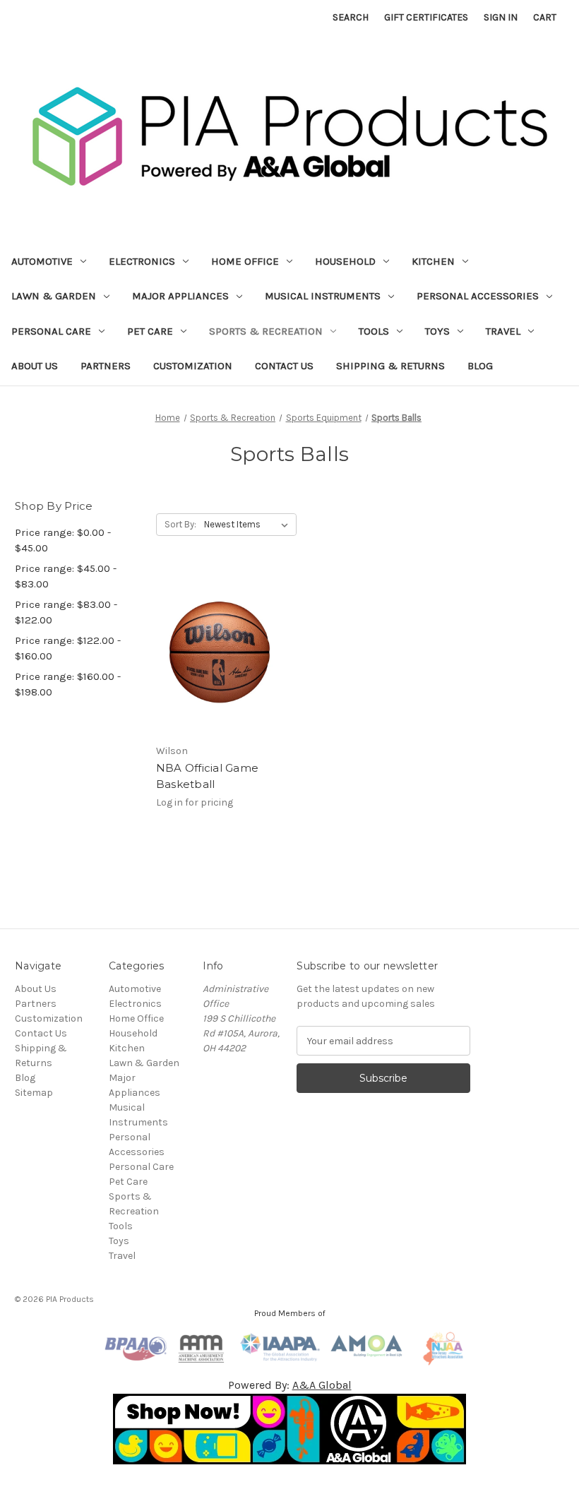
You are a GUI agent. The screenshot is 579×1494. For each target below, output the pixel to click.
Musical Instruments (323, 295)
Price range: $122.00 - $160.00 (68, 648)
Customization (192, 365)
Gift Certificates (426, 17)
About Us (34, 365)
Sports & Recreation (266, 331)
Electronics (142, 261)
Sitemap (34, 1093)
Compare (214, 665)
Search (351, 17)
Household (345, 261)
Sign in (501, 17)
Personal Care (51, 331)
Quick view (216, 640)
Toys (437, 331)
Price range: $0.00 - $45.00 (63, 540)
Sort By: (180, 524)
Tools (374, 331)
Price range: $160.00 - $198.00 (68, 684)
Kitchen (433, 261)
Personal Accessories (478, 295)
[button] (290, 1429)
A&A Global (322, 1385)
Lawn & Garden (53, 295)
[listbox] (249, 524)
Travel (503, 331)
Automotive (42, 261)
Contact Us (284, 365)
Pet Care (150, 331)
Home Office (245, 261)
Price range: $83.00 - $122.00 (66, 612)
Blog (480, 365)
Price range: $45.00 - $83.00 (66, 576)
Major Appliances (180, 295)
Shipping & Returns (390, 365)
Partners (105, 365)
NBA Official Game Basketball (207, 776)
